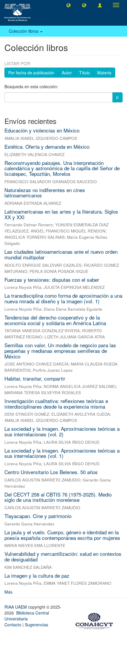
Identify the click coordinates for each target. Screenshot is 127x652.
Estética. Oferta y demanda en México (46, 146)
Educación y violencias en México (41, 130)
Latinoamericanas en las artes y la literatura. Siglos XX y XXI (61, 214)
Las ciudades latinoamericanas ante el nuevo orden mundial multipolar (61, 254)
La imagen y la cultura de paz (36, 575)
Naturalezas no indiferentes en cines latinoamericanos (44, 192)
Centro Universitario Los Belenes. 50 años (51, 472)
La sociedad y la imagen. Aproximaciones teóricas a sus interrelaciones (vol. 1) (62, 453)
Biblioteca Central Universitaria (26, 616)
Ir (117, 97)
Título (84, 73)
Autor (67, 73)
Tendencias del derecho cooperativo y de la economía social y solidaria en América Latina (55, 320)
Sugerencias (36, 625)
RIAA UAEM (16, 607)
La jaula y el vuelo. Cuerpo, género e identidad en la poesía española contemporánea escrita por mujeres (62, 534)
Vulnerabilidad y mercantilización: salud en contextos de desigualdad (62, 556)
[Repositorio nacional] (96, 620)
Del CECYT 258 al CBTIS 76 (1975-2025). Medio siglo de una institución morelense (58, 497)
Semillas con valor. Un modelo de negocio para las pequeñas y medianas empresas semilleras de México (60, 350)
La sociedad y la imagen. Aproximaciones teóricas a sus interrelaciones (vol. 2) (62, 431)
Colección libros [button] (24, 31)
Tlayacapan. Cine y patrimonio (37, 516)
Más (8, 592)
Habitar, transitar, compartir (34, 378)
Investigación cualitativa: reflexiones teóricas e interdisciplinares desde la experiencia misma (56, 403)
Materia (104, 73)
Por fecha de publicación (31, 73)
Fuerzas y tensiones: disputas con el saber (51, 279)
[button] (68, 5)
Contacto (12, 625)
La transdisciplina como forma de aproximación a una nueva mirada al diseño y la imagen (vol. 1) (63, 298)
